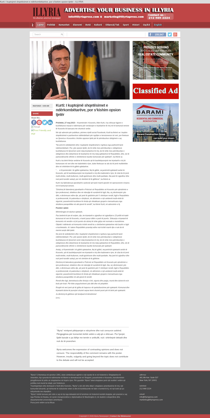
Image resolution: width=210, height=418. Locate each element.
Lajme (40, 25)
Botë (88, 25)
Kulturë (98, 25)
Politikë (51, 25)
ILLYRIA (48, 14)
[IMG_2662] (156, 78)
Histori (135, 25)
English (158, 25)
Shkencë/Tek (112, 25)
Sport (126, 25)
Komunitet (64, 25)
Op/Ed (146, 25)
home (33, 25)
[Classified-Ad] (156, 98)
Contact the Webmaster (120, 416)
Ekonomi (77, 25)
